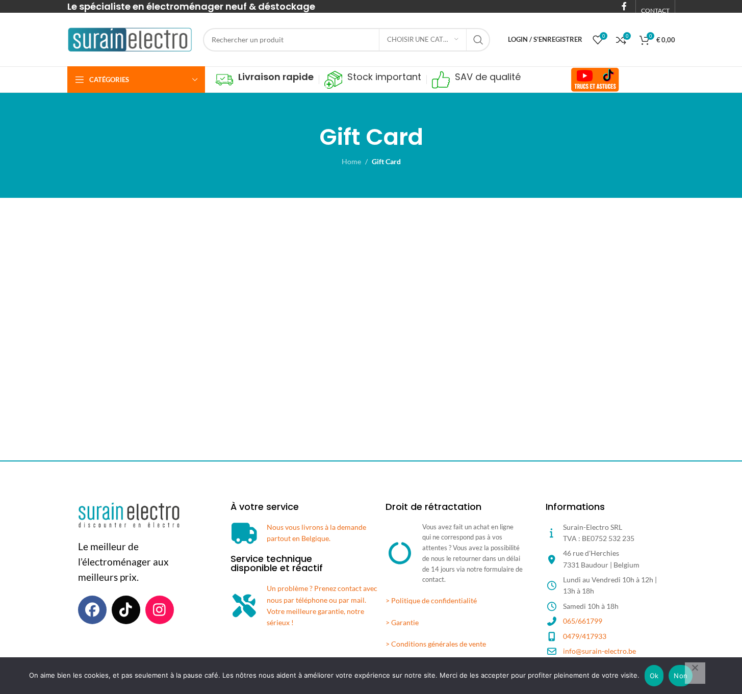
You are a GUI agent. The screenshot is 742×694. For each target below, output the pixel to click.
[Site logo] (130, 38)
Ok (654, 676)
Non (680, 676)
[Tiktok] (126, 610)
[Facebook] (92, 610)
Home (351, 161)
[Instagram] (159, 610)
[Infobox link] (264, 80)
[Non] (695, 673)
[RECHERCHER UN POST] (478, 40)
